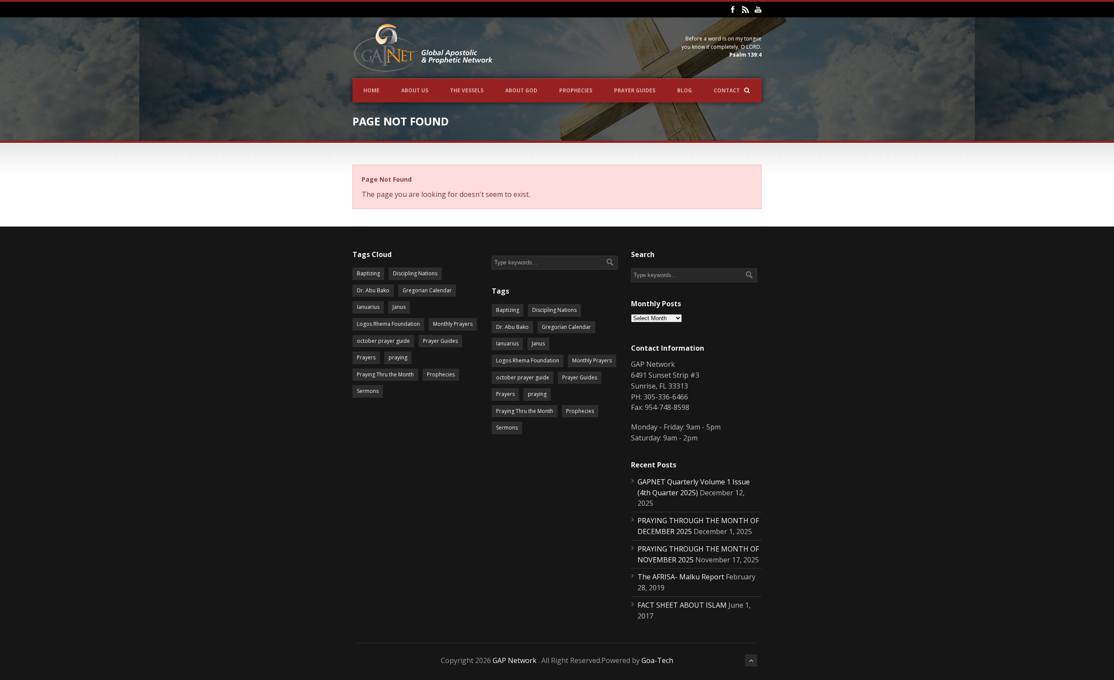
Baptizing (368, 273)
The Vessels (466, 90)
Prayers (366, 357)
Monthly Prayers (453, 324)
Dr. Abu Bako (373, 290)
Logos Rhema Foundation (388, 324)
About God (521, 90)
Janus (399, 307)
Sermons (368, 391)
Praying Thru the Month (385, 374)
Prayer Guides (634, 90)
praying (398, 357)
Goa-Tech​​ (657, 660)
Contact (727, 90)
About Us (414, 90)
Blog (684, 90)
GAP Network (515, 660)
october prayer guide (383, 341)
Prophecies (575, 90)
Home (371, 90)
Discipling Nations (415, 273)
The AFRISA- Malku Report (681, 577)
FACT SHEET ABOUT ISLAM (682, 605)
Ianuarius (368, 307)
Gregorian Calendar (427, 290)
